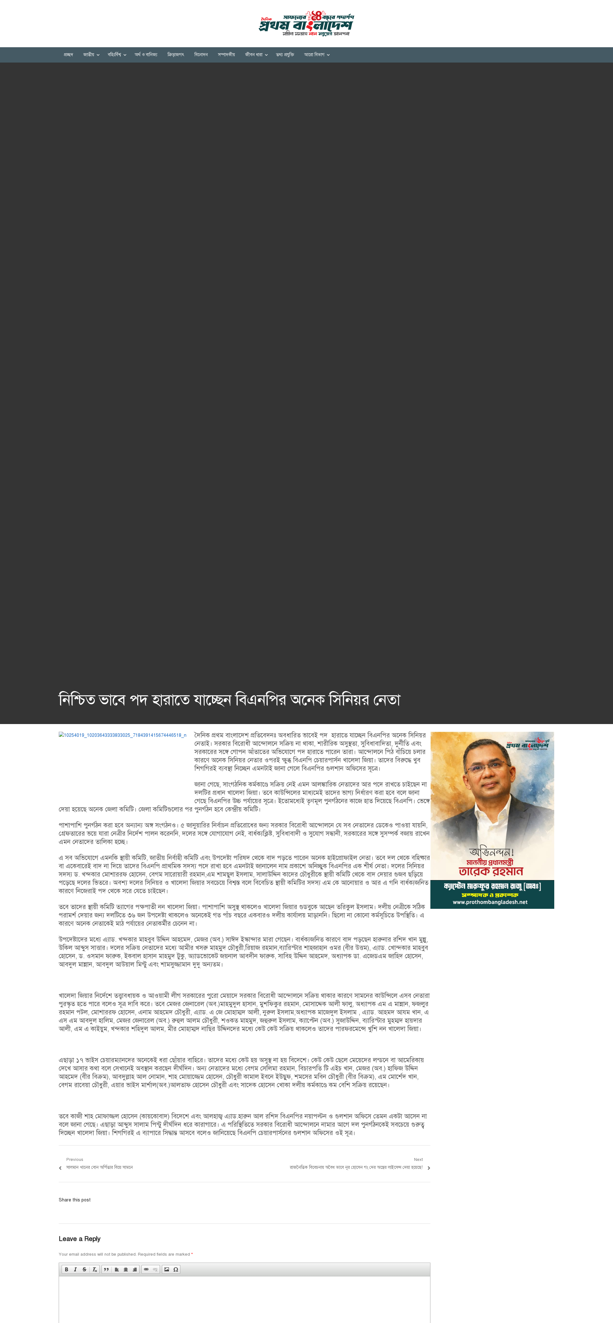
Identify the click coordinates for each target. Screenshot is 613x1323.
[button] (66, 1269)
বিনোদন (201, 54)
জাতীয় (88, 54)
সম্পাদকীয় (226, 54)
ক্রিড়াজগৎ (176, 54)
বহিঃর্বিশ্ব (114, 54)
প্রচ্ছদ (68, 54)
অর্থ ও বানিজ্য (146, 54)
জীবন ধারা (253, 54)
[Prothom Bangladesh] (306, 24)
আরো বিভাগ (314, 54)
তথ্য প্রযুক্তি (285, 54)
